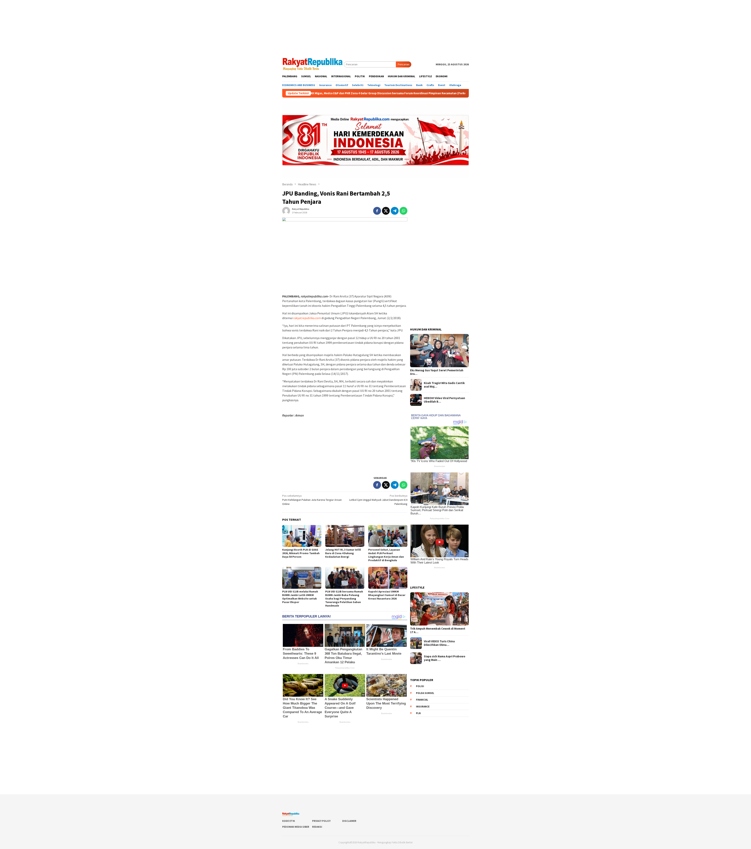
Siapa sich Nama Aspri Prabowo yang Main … (444, 658)
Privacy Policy (321, 821)
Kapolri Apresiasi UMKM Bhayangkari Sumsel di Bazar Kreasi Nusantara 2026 (386, 595)
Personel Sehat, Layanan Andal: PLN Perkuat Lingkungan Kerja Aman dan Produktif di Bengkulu (386, 555)
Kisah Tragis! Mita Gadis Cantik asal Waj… (444, 384)
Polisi (420, 686)
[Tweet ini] (386, 211)
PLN (418, 713)
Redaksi (317, 826)
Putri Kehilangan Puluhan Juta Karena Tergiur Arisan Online (312, 500)
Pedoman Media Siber (295, 826)
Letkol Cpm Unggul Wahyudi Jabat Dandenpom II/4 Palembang (378, 500)
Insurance (422, 706)
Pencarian (403, 64)
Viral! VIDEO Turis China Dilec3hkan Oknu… (439, 643)
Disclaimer (349, 821)
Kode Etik (288, 821)
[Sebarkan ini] (377, 211)
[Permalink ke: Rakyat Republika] (286, 210)
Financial (422, 699)
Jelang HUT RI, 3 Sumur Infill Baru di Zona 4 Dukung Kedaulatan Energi (343, 553)
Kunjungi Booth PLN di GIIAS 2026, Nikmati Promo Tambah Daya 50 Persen (301, 553)
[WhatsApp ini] (403, 211)
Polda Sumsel (425, 693)
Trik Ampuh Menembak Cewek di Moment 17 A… (437, 630)
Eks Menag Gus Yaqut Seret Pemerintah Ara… (436, 372)
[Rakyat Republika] (313, 64)
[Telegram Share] (395, 211)
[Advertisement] (375, 27)
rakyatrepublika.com (307, 318)
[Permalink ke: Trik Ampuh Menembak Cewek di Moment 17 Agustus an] (439, 609)
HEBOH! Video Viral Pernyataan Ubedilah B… (444, 399)
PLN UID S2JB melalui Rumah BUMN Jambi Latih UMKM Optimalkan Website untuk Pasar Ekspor (300, 597)
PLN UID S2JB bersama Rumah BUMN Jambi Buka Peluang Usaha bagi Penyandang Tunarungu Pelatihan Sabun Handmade (344, 598)
